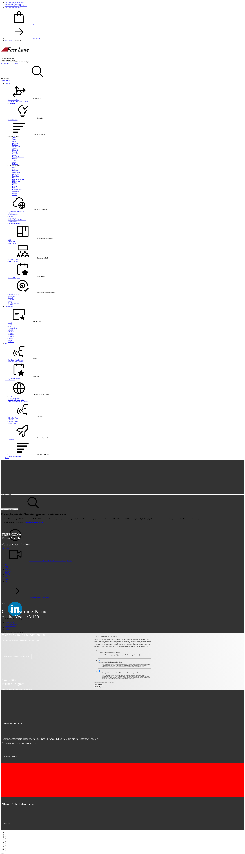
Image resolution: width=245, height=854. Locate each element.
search (3, 78)
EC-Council (16, 143)
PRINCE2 (11, 241)
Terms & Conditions (14, 456)
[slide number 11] (5, 850)
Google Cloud (16, 146)
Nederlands (36, 38)
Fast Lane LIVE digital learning (18, 101)
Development (12, 221)
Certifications (9, 306)
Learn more (5, 548)
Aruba (14, 139)
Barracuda (15, 171)
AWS (14, 138)
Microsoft (15, 150)
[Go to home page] (15, 56)
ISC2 (13, 188)
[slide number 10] (5, 848)
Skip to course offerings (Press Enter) (16, 6)
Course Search (5, 80)
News (6, 343)
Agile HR (11, 299)
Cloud (10, 213)
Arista (14, 167)
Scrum (10, 301)
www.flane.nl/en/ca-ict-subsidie (33, 522)
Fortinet (14, 183)
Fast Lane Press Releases (16, 360)
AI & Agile (11, 296)
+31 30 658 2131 (6, 63)
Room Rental (12, 423)
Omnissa (15, 155)
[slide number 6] (5, 841)
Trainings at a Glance (14, 294)
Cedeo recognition (14, 398)
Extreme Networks (18, 179)
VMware (15, 164)
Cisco (14, 141)
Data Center (12, 218)
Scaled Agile (12, 243)
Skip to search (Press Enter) (13, 4)
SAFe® (10, 298)
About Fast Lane (10, 380)
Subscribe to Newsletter (15, 362)
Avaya (14, 169)
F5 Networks (16, 181)
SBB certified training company (18, 401)
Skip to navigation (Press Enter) (14, 2)
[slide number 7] (5, 843)
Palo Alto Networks (18, 157)
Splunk (14, 160)
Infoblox (14, 186)
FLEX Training (13, 261)
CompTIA (15, 176)
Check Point (16, 172)
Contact (15, 63)
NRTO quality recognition (16, 400)
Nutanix (14, 193)
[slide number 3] (5, 836)
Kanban (10, 304)
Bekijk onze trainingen (10, 756)
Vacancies (11, 439)
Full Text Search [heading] (6, 494)
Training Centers (13, 421)
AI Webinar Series (14, 378)
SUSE (14, 162)
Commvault (15, 174)
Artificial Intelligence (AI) (16, 211)
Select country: (9, 40)
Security (10, 216)
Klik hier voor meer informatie (13, 723)
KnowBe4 (11, 103)
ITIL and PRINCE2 (18, 189)
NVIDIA (15, 153)
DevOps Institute (13, 303)
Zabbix (14, 195)
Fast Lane (15, 145)
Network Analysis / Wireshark (17, 220)
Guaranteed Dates (13, 100)
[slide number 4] (5, 838)
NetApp (14, 152)
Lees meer (7, 823)
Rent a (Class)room (14, 278)
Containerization (13, 215)
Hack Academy (13, 120)
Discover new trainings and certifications (16, 656)
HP (13, 184)
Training (7, 83)
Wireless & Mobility (14, 223)
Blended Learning (13, 260)
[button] (18, 40)
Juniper (14, 148)
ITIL (9, 240)
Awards (10, 396)
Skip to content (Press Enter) (13, 7)
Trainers (10, 420)
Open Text (15, 191)
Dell (13, 177)
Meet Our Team (13, 418)
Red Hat (14, 158)
